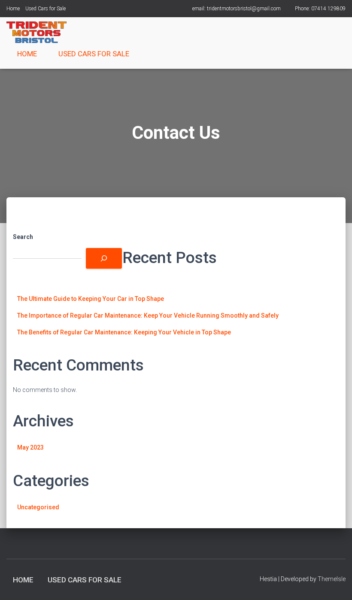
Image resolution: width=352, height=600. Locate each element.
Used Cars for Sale (45, 9)
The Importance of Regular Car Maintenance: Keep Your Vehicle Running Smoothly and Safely (148, 315)
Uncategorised (38, 507)
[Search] (104, 258)
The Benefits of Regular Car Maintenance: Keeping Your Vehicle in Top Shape (124, 332)
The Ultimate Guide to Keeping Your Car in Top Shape (90, 298)
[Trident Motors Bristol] (36, 32)
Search (23, 236)
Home (13, 9)
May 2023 (30, 447)
